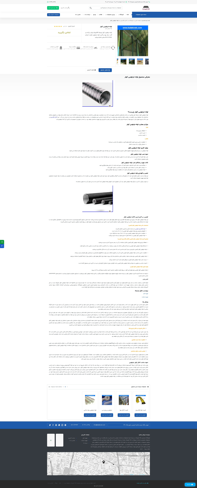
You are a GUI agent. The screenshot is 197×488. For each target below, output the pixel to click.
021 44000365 (86, 425)
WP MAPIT (132, 474)
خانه (128, 14)
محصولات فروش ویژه (53, 14)
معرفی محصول (104, 70)
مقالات (100, 14)
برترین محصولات (111, 14)
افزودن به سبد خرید (141, 415)
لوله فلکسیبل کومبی (140, 229)
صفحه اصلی (138, 20)
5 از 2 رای (65, 26)
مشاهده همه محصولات (56, 387)
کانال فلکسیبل (123, 20)
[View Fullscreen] (49, 460)
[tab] (105, 70)
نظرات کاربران (90, 70)
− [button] (49, 456)
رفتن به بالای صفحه (142, 483)
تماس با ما (77, 14)
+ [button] (49, 454)
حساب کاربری (71, 438)
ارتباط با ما (87, 14)
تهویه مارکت (145, 297)
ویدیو (94, 14)
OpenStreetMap (142, 474)
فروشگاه (121, 14)
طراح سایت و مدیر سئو (98, 485)
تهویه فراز (145, 293)
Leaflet (122, 474)
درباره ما (85, 443)
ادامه (141, 449)
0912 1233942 (74, 425)
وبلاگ (56, 483)
